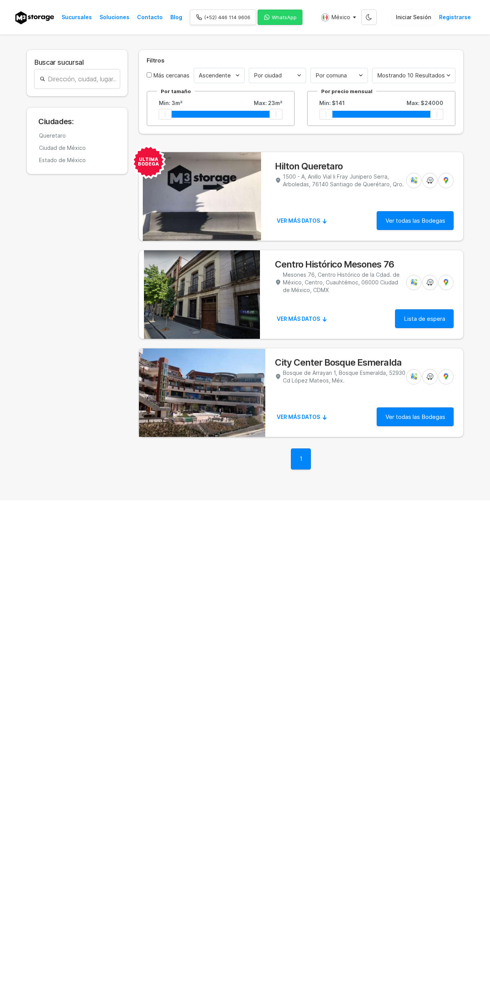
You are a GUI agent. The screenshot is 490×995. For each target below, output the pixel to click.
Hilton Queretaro (309, 166)
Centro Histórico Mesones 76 (334, 264)
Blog (176, 17)
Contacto (150, 17)
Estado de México (62, 160)
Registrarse (455, 17)
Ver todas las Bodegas (415, 220)
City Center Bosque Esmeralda (338, 362)
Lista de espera (424, 318)
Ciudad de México (62, 147)
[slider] (165, 114)
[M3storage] (34, 18)
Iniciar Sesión (413, 17)
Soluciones (114, 17)
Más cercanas (170, 75)
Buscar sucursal (59, 62)
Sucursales (77, 17)
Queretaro (52, 135)
